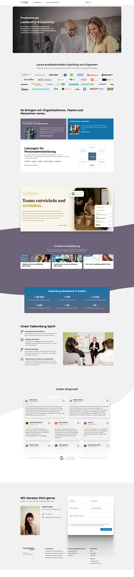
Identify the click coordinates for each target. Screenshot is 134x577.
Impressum (92, 555)
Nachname (94, 501)
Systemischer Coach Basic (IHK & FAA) (54, 555)
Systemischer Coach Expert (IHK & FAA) (54, 551)
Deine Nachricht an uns (76, 515)
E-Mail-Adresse (73, 508)
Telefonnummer (96, 508)
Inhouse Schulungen (72, 551)
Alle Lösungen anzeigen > (31, 165)
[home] (24, 2)
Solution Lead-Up (72, 553)
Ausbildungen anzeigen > (46, 135)
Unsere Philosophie (94, 561)
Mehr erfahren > (85, 131)
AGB (91, 551)
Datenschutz (93, 553)
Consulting (70, 555)
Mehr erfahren (63, 225)
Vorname (72, 501)
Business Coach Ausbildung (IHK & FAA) (54, 557)
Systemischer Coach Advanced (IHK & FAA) (55, 553)
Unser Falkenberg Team (95, 563)
